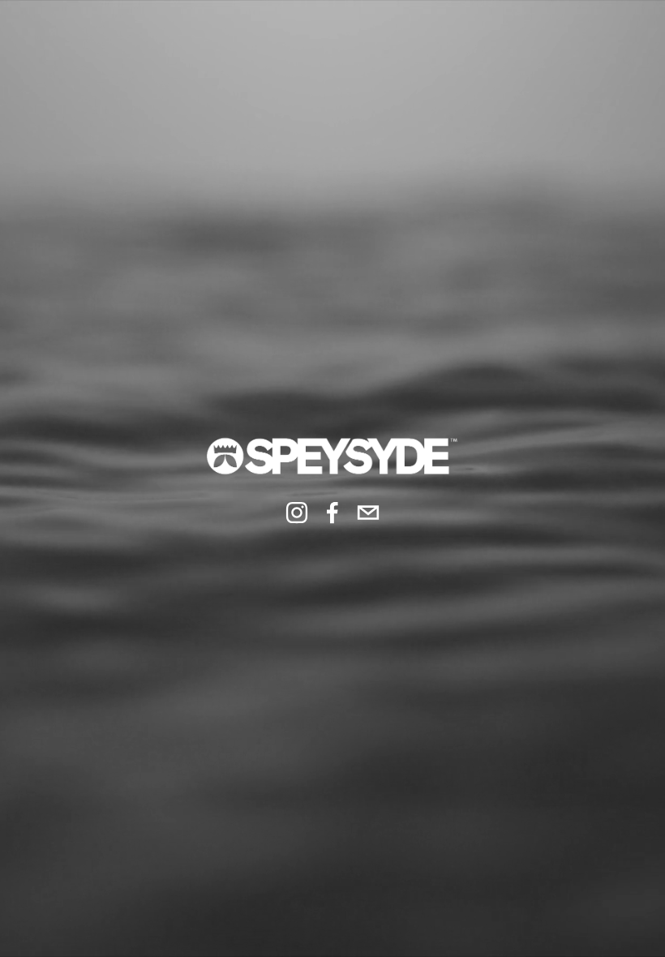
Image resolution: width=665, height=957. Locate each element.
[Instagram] (296, 512)
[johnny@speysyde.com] (368, 512)
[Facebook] (332, 512)
